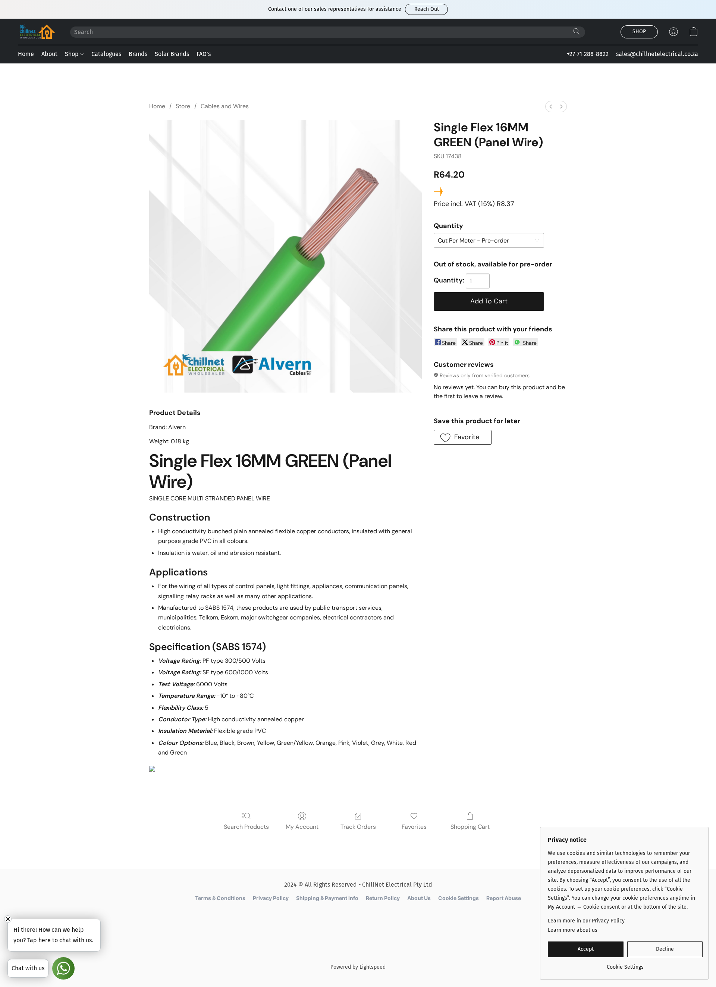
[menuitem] (551, 106)
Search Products (246, 827)
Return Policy (383, 898)
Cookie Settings (458, 898)
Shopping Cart (470, 827)
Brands (138, 53)
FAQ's (204, 53)
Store (183, 106)
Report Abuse (503, 898)
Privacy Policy (271, 898)
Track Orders (358, 827)
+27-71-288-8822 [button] (588, 53)
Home (26, 53)
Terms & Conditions (220, 898)
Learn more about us (572, 930)
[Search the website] (576, 31)
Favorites (414, 827)
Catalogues (106, 53)
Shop (72, 53)
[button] (426, 9)
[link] (625, 964)
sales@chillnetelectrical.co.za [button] (657, 53)
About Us (419, 898)
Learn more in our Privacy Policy (586, 921)
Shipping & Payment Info (327, 898)
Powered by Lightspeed (358, 967)
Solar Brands (172, 53)
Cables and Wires (225, 106)
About (49, 53)
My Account (302, 827)
